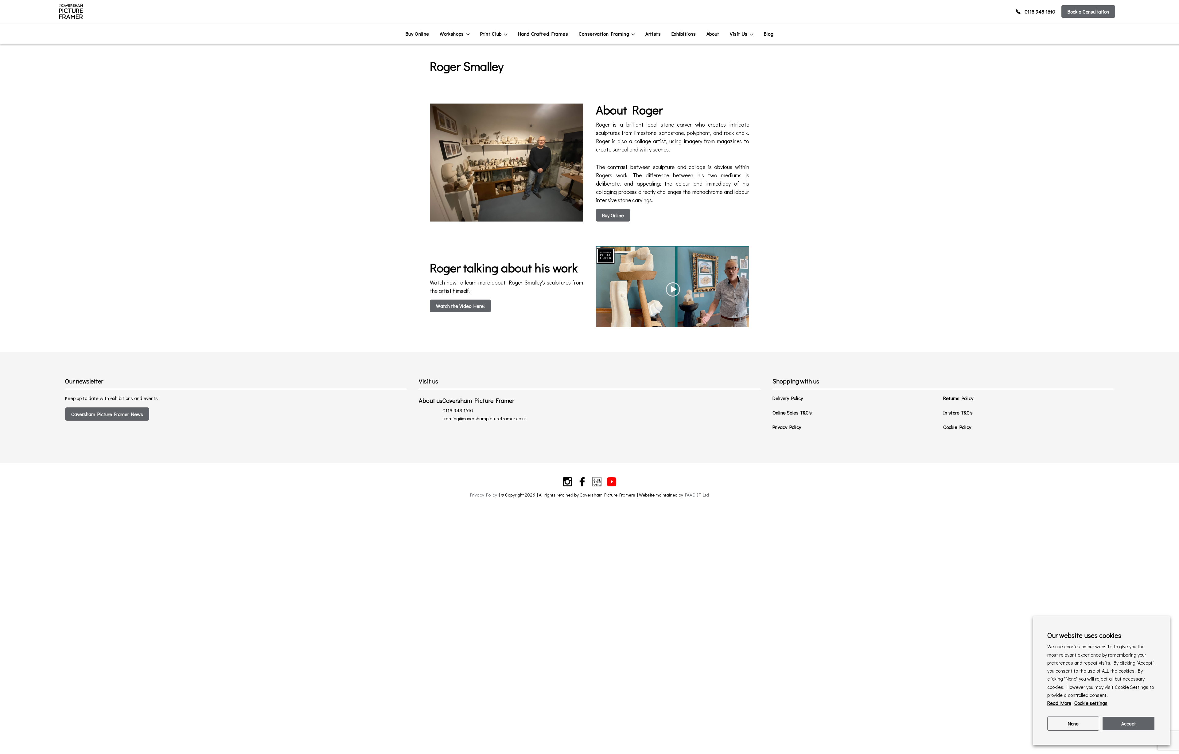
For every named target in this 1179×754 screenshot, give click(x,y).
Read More (1059, 703)
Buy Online (417, 33)
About (712, 33)
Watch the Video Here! (460, 306)
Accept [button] (1128, 723)
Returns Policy (958, 398)
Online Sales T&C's (792, 412)
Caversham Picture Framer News (107, 414)
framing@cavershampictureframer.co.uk (484, 418)
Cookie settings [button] (1090, 703)
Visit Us (739, 33)
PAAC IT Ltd (697, 495)
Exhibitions (683, 33)
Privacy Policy (786, 427)
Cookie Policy (957, 427)
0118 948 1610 (1040, 11)
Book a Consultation (1088, 11)
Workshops (452, 33)
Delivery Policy (787, 398)
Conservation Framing (604, 33)
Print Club (491, 33)
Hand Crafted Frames (543, 33)
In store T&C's (958, 412)
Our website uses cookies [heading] (1084, 635)
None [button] (1073, 723)
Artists (653, 33)
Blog (769, 33)
